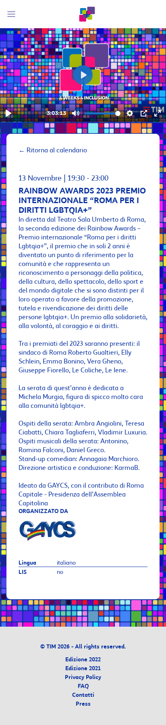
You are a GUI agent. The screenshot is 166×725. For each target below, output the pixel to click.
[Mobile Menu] (12, 14)
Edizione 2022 (83, 660)
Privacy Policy (83, 678)
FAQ (83, 686)
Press (83, 704)
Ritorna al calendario (53, 150)
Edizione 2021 (83, 669)
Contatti (83, 695)
